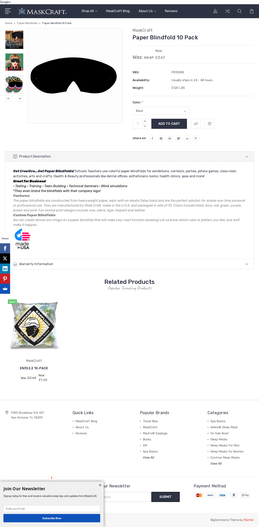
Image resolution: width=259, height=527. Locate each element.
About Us (146, 11)
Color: (138, 102)
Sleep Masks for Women (227, 451)
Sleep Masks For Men (225, 445)
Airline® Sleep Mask (224, 427)
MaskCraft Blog (118, 11)
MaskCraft (150, 427)
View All (148, 457)
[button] (51, 489)
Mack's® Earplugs (155, 433)
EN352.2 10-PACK (34, 368)
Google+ (5, 2)
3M (145, 445)
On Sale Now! (219, 433)
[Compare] (227, 13)
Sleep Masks (218, 439)
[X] (5, 258)
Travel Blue (150, 421)
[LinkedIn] (5, 269)
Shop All (88, 11)
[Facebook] (5, 248)
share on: (139, 138)
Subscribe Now (51, 518)
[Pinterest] (5, 279)
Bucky (147, 439)
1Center (249, 520)
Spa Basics (150, 451)
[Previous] (8, 99)
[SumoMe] (5, 289)
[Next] (20, 99)
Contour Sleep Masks (225, 457)
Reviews (171, 11)
